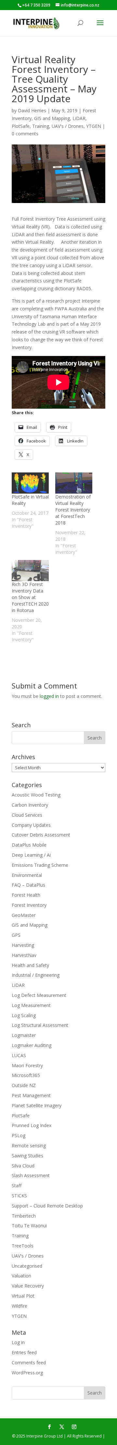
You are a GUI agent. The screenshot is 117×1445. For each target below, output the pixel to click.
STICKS (19, 1196)
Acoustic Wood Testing (36, 795)
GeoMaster (23, 915)
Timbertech (24, 1216)
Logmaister (24, 1035)
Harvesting (23, 945)
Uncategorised (27, 1266)
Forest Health (26, 895)
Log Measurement (31, 1005)
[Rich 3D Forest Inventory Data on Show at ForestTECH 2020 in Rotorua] (30, 570)
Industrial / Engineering (35, 975)
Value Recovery (28, 1286)
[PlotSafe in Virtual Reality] (30, 483)
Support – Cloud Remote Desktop (47, 1206)
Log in (18, 1342)
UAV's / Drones (68, 126)
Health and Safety (30, 965)
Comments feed (29, 1362)
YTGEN (93, 126)
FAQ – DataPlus (28, 885)
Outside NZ (24, 1085)
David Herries (32, 110)
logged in (49, 696)
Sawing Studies (27, 1155)
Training (40, 126)
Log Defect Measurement (39, 995)
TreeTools (22, 1246)
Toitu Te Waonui (29, 1225)
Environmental (27, 875)
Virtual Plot (23, 1296)
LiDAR (78, 118)
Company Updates (31, 825)
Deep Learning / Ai (31, 855)
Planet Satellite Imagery (36, 1105)
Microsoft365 (26, 1075)
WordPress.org (27, 1373)
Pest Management (31, 1095)
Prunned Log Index (31, 1125)
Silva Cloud (23, 1166)
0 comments (25, 133)
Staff (16, 1185)
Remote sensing (29, 1145)
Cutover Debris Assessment (41, 835)
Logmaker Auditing (31, 1045)
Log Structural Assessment (40, 1025)
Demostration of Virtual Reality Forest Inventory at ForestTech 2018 (73, 510)
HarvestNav (24, 955)
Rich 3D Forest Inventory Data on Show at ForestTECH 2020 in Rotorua (30, 597)
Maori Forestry (27, 1065)
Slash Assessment (31, 1175)
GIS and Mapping (52, 118)
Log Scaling (24, 1015)
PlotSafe (21, 126)
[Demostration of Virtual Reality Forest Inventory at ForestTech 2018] (73, 483)
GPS (16, 935)
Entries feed (24, 1352)
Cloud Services (27, 815)
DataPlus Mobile (29, 845)
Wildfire (19, 1306)
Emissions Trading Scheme (40, 865)
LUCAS (19, 1055)
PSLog (18, 1135)
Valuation (21, 1276)
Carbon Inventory (30, 805)
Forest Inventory (29, 905)
